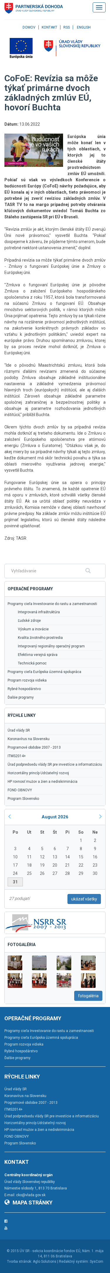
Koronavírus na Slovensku (29, 739)
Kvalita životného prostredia (40, 638)
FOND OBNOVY (20, 790)
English (84, 27)
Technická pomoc (32, 663)
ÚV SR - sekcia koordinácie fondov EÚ (50, 1251)
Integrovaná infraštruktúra (39, 612)
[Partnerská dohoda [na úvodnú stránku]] (33, 8)
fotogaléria (88, 995)
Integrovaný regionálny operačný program (51, 646)
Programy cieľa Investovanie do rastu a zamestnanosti (52, 604)
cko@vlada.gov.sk (30, 1195)
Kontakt (49, 27)
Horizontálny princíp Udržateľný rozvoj (38, 773)
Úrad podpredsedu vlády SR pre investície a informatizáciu (55, 764)
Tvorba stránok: (19, 1261)
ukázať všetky (84, 899)
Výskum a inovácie (33, 629)
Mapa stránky (33, 1202)
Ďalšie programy (21, 697)
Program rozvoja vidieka (27, 680)
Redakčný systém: (74, 1261)
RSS (66, 27)
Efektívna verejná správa (37, 655)
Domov (29, 27)
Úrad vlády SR (19, 730)
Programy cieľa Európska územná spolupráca (44, 672)
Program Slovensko (23, 799)
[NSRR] (36, 922)
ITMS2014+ (17, 756)
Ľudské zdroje (29, 621)
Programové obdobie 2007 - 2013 (34, 747)
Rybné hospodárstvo (24, 689)
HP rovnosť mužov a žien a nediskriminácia (42, 782)
